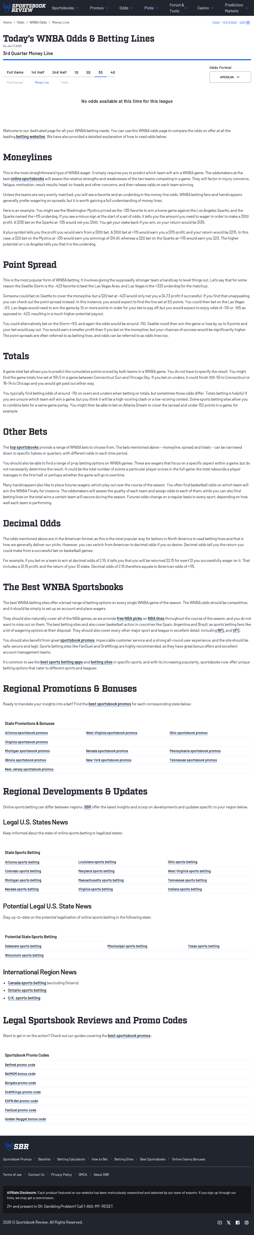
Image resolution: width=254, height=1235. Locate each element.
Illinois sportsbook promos (25, 760)
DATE (243, 22)
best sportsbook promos (110, 703)
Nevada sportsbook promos (107, 751)
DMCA (83, 1174)
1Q (76, 72)
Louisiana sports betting (97, 862)
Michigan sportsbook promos (27, 751)
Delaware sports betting (23, 946)
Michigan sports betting (23, 880)
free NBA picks (129, 618)
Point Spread (15, 82)
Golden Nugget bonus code (25, 1119)
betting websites (30, 136)
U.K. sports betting (24, 997)
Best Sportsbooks (152, 1159)
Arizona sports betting (22, 862)
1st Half (38, 72)
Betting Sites (123, 1159)
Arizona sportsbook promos (26, 733)
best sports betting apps (61, 661)
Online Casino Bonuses (188, 1159)
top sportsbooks (24, 447)
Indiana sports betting (185, 889)
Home (7, 22)
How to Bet (100, 1159)
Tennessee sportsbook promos (193, 760)
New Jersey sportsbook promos (29, 769)
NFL (221, 630)
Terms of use (12, 1174)
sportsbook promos (77, 640)
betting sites (102, 661)
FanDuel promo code (20, 1110)
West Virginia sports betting (189, 871)
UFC (236, 630)
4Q (113, 72)
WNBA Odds (38, 22)
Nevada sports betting (22, 889)
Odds (20, 22)
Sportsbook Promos (17, 1159)
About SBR (101, 1174)
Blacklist (44, 1159)
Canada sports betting (27, 982)
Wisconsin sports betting (24, 955)
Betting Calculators (71, 1159)
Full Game (15, 72)
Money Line (60, 22)
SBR (87, 806)
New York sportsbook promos (108, 760)
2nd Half (59, 72)
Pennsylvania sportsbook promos (195, 751)
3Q (100, 72)
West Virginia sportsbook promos (111, 733)
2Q (88, 72)
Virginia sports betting (95, 889)
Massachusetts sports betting (101, 880)
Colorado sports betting (23, 871)
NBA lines (156, 618)
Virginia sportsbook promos (26, 742)
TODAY (216, 22)
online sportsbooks (27, 178)
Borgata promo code (20, 1083)
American (227, 77)
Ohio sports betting (182, 862)
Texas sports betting (204, 946)
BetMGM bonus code (20, 1073)
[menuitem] (20, 1159)
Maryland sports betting (96, 871)
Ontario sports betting (27, 990)
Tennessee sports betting (187, 880)
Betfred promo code (20, 1065)
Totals (64, 82)
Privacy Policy (61, 1174)
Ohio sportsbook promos (189, 733)
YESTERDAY (229, 22)
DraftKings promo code (23, 1092)
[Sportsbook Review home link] (17, 1147)
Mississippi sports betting (127, 946)
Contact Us (36, 1174)
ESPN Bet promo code (21, 1101)
